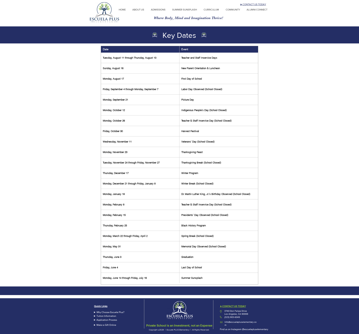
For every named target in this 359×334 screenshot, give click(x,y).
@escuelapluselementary (255, 329)
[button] (158, 10)
